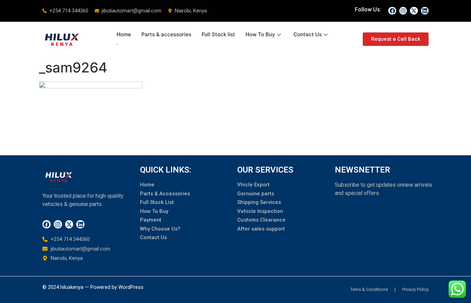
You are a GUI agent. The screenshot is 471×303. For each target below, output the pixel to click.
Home (124, 34)
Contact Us (307, 34)
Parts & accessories (166, 34)
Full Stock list (218, 34)
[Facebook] (392, 10)
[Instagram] (403, 10)
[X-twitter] (414, 10)
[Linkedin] (425, 10)
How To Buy (260, 34)
